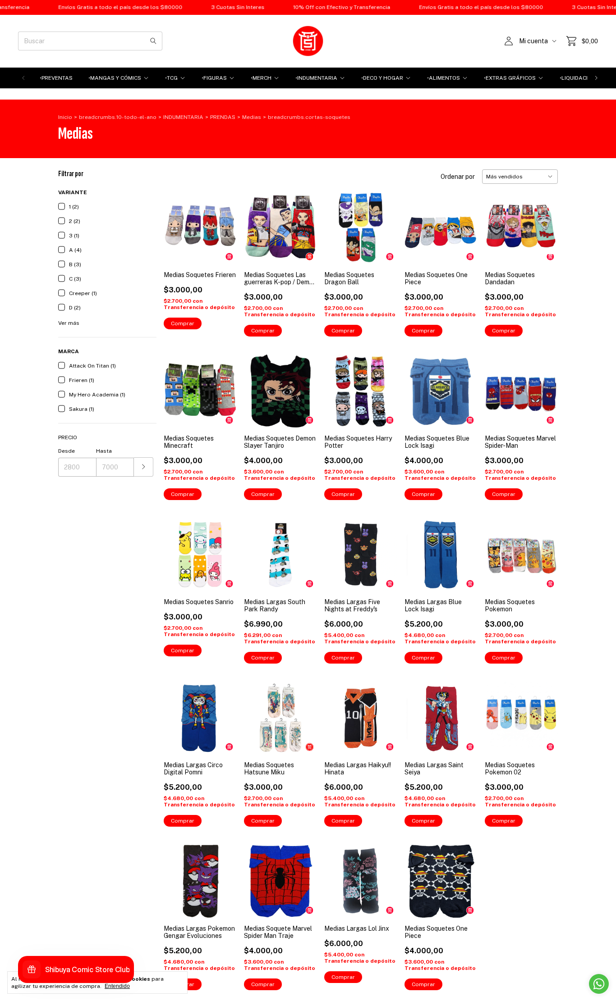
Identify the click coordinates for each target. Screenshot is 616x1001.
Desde (66, 451)
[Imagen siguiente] (223, 222)
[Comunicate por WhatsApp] (599, 984)
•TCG (171, 78)
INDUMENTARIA (183, 117)
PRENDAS (222, 117)
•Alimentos (443, 78)
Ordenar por (458, 176)
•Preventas (56, 78)
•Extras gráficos (510, 78)
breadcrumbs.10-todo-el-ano (117, 117)
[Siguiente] (596, 78)
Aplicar (143, 467)
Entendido (117, 986)
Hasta (104, 451)
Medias (251, 117)
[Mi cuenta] (509, 41)
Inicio (65, 117)
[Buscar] (153, 41)
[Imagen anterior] (177, 222)
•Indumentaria (316, 78)
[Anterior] (23, 78)
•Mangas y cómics (114, 78)
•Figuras (214, 78)
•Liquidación (578, 78)
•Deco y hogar (382, 78)
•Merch (261, 78)
